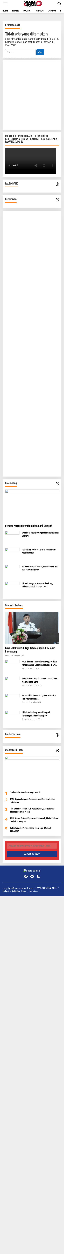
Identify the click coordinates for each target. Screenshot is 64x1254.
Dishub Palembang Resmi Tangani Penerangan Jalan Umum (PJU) (36, 714)
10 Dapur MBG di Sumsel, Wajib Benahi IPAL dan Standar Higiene (40, 568)
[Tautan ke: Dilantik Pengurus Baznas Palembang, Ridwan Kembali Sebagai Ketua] (12, 588)
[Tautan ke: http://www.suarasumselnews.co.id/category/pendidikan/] (57, 200)
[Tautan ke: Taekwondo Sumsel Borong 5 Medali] (32, 772)
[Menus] (5, 4)
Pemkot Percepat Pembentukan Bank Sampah (28, 525)
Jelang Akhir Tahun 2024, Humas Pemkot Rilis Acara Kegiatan (39, 697)
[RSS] (38, 876)
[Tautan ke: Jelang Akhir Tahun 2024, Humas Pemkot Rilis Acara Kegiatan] (12, 700)
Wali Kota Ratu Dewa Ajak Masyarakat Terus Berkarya (40, 534)
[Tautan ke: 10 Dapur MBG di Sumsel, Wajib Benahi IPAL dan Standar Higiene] (12, 571)
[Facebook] (26, 876)
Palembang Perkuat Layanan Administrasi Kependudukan (39, 551)
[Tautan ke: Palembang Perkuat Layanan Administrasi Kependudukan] (12, 554)
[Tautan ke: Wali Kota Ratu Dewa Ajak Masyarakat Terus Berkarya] (12, 537)
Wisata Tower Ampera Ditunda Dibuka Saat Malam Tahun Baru (40, 680)
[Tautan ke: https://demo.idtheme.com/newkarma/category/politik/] (57, 735)
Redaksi (6, 891)
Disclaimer (34, 891)
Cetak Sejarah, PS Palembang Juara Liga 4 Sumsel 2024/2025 (30, 829)
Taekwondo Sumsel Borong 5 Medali (25, 792)
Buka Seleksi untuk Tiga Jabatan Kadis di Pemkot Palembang (30, 649)
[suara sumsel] (32, 3)
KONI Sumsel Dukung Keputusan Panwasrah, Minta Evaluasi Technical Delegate (34, 819)
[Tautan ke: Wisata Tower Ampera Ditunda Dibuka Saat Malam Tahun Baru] (12, 683)
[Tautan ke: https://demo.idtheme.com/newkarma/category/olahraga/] (57, 750)
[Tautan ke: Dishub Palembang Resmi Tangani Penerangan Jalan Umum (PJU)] (12, 717)
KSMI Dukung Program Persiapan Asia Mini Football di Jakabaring (32, 800)
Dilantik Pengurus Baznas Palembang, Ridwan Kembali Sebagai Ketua (37, 585)
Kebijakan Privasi (19, 891)
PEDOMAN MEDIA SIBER (47, 888)
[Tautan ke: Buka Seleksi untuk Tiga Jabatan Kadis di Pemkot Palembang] (32, 628)
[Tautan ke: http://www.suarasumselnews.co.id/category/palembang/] (57, 184)
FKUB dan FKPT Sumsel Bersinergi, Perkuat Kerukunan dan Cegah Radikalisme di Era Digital (39, 663)
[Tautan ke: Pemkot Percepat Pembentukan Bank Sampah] (32, 506)
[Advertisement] (32, 95)
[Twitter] (32, 876)
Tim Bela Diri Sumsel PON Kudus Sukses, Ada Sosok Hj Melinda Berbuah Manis (32, 810)
